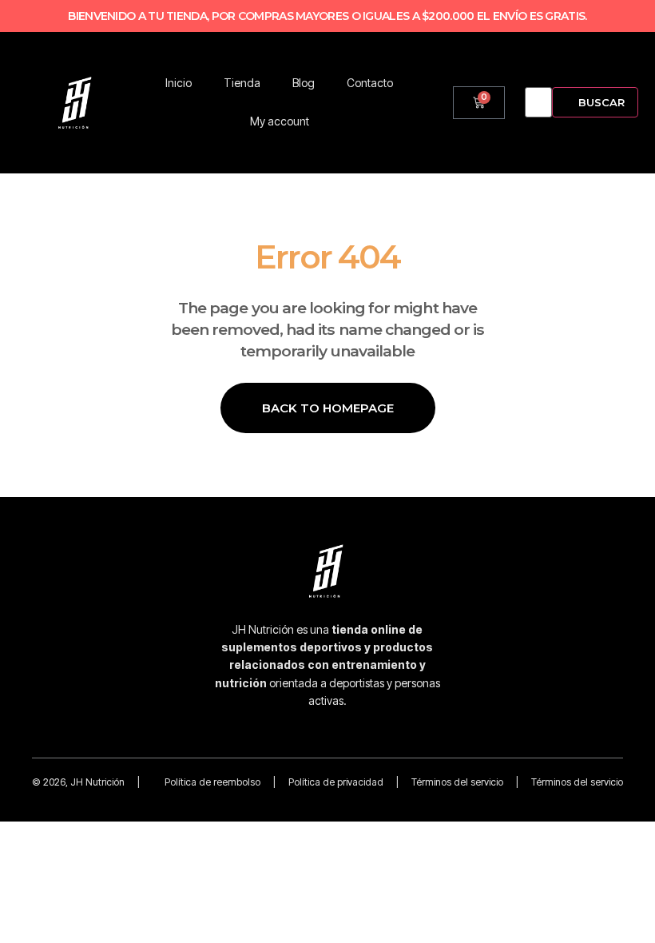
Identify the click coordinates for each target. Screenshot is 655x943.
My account (279, 121)
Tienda (242, 83)
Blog (303, 83)
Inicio (178, 83)
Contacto (370, 83)
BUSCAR (601, 102)
